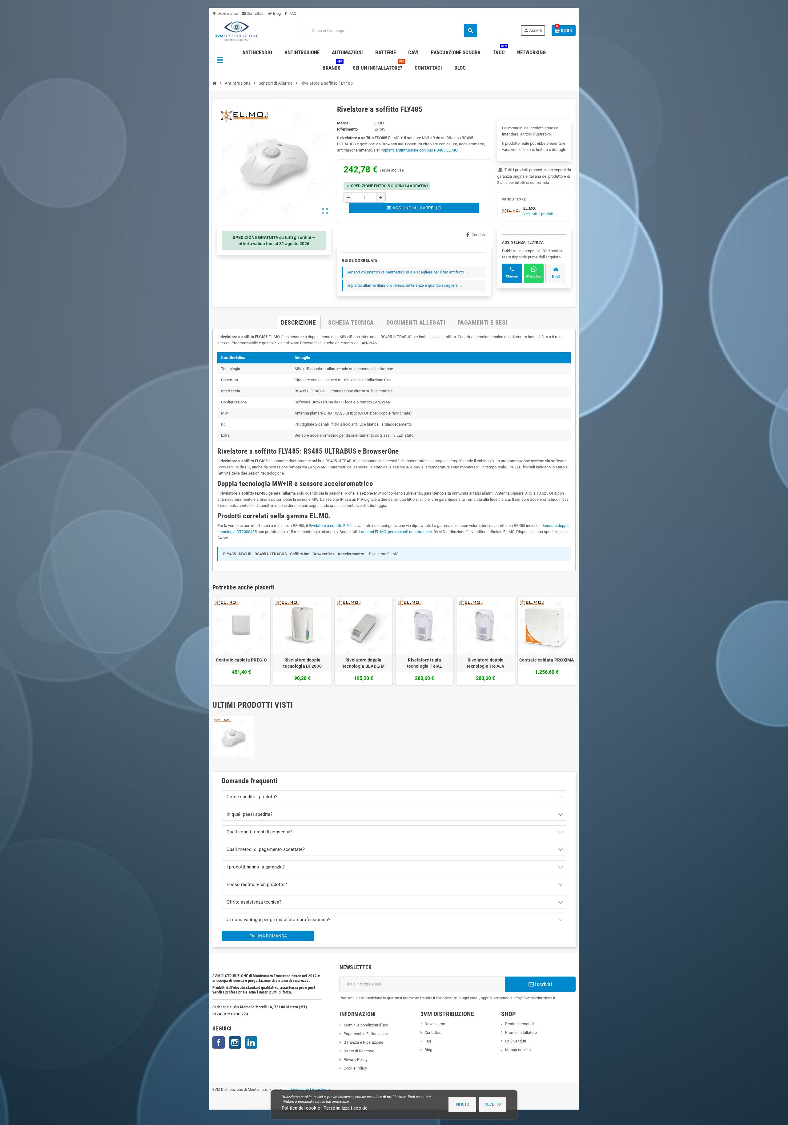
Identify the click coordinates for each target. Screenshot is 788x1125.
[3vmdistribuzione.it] (235, 30)
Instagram (235, 1042)
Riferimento (347, 129)
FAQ (292, 13)
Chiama (512, 276)
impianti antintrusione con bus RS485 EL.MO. (419, 150)
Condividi (479, 235)
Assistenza (321, 1089)
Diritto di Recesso (359, 1051)
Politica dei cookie (301, 1108)
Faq (427, 1041)
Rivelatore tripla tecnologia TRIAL (424, 663)
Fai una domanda (268, 935)
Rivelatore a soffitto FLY (329, 525)
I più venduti (515, 1041)
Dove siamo (225, 13)
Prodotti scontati (519, 1024)
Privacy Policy (356, 1059)
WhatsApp (533, 276)
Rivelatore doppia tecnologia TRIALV (486, 663)
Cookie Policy (355, 1068)
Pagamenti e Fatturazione (366, 1033)
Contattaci (255, 13)
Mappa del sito (518, 1049)
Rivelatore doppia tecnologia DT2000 (302, 663)
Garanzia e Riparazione (363, 1042)
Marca (342, 123)
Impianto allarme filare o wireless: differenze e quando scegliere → (405, 285)
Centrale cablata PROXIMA (546, 660)
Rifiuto (462, 1104)
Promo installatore (521, 1032)
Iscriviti (543, 984)
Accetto (492, 1104)
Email (556, 277)
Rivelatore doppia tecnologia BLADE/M (363, 663)
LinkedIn (251, 1042)
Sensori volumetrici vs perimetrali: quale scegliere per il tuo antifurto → (408, 272)
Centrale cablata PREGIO (241, 660)
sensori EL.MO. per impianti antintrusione (396, 531)
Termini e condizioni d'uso (366, 1025)
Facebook (218, 1042)
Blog (276, 13)
